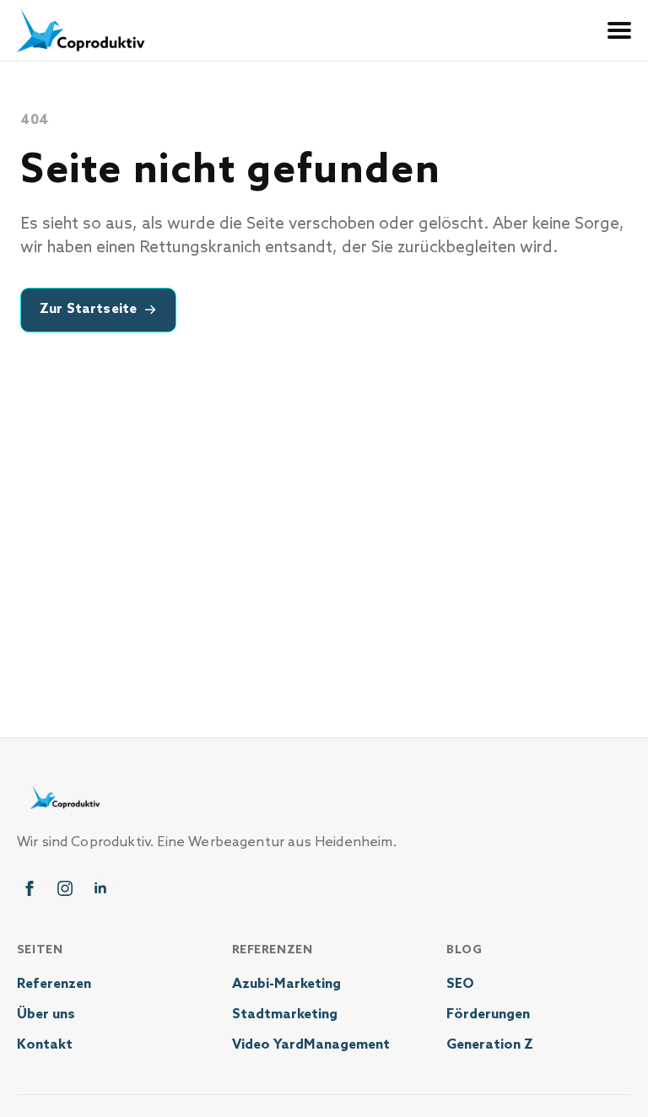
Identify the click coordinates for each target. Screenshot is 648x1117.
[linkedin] (100, 888)
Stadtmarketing (285, 1014)
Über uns (46, 1014)
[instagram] (65, 888)
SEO (460, 984)
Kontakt (45, 1045)
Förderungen (488, 1014)
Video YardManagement (311, 1045)
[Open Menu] (619, 30)
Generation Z (489, 1045)
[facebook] (29, 888)
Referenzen (54, 984)
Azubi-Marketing (286, 984)
